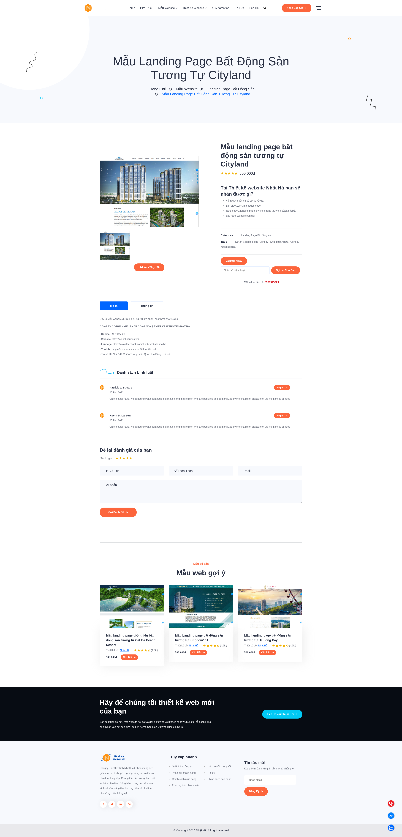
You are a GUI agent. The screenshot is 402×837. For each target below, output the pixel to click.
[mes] (391, 816)
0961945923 (272, 282)
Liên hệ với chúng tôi (280, 714)
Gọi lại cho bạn (285, 270)
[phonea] (391, 804)
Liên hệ (254, 8)
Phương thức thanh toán (185, 785)
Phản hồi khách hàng (184, 772)
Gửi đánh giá (116, 512)
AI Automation (220, 8)
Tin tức (239, 8)
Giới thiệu (146, 8)
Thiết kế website (193, 8)
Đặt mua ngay (233, 261)
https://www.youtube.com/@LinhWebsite (134, 349)
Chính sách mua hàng (184, 779)
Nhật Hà (124, 650)
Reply (280, 387)
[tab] (115, 245)
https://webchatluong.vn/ (125, 339)
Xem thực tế (152, 267)
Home (131, 8)
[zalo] (391, 829)
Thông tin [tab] (147, 305)
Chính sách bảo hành (219, 779)
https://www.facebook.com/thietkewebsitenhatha (139, 344)
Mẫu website (166, 8)
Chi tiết (127, 657)
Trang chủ (157, 89)
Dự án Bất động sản (246, 242)
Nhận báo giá (295, 8)
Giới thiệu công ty (182, 766)
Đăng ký (254, 791)
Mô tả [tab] (113, 305)
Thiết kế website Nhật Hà (256, 187)
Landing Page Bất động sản (231, 89)
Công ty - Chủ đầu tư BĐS (274, 242)
